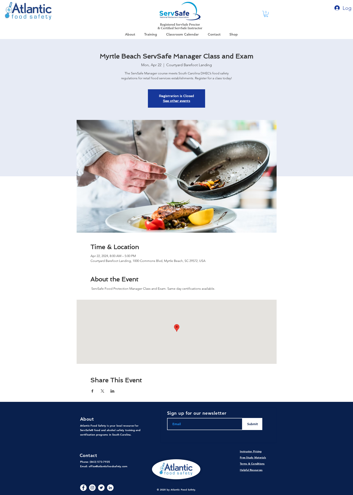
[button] (232, 34)
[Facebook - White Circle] (83, 487)
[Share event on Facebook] (92, 391)
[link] (266, 14)
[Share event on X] (102, 391)
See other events (176, 101)
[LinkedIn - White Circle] (110, 487)
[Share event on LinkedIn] (112, 391)
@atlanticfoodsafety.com (111, 466)
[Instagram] (92, 487)
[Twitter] (101, 487)
